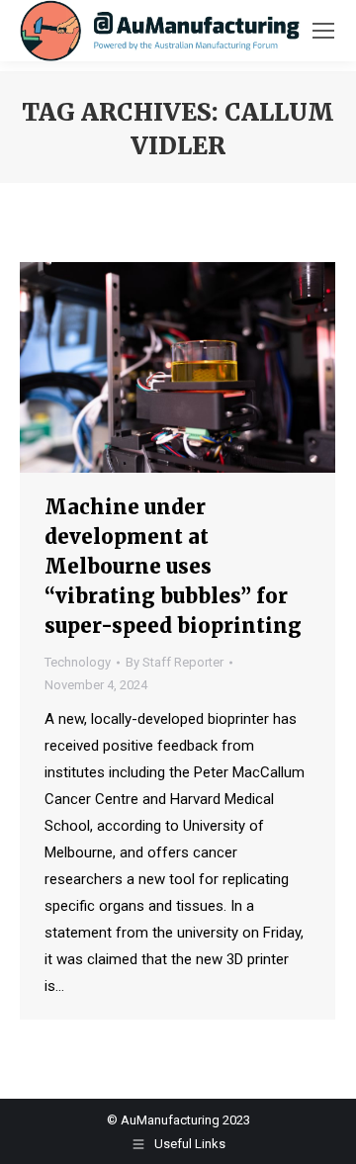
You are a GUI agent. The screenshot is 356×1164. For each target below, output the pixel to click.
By (174, 662)
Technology (77, 662)
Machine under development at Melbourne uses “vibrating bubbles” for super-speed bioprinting (173, 566)
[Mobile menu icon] (323, 31)
